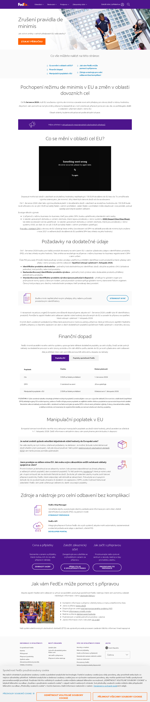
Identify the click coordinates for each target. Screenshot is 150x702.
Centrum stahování (83, 659)
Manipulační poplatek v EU (60, 73)
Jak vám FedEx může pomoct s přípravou (89, 66)
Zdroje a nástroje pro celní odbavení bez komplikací (91, 73)
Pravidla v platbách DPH (30, 228)
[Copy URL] (75, 170)
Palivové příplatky (83, 650)
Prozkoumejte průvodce (107, 567)
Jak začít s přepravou (55, 655)
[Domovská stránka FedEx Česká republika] (25, 4)
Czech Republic (113, 648)
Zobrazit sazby (43, 566)
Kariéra (22, 650)
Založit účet (52, 647)
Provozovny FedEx (83, 662)
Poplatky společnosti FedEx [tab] (84, 358)
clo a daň (96, 619)
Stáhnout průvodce (58, 515)
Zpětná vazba (24, 659)
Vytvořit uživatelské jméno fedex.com (57, 651)
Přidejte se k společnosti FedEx (75, 567)
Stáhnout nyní (117, 298)
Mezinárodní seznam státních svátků (89, 656)
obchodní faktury (87, 595)
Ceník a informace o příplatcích (87, 653)
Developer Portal (57, 531)
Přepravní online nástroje (56, 658)
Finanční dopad (56, 69)
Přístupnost (24, 653)
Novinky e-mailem (83, 647)
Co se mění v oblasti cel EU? (61, 65)
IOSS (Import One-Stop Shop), (116, 219)
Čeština (110, 655)
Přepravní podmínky (27, 656)
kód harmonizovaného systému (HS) (96, 608)
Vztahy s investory (26, 665)
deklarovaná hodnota (86, 614)
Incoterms (87, 471)
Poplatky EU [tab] (60, 358)
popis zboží (81, 605)
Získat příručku (32, 41)
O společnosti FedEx (27, 647)
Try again (75, 175)
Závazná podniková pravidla (29, 662)
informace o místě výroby (80, 611)
